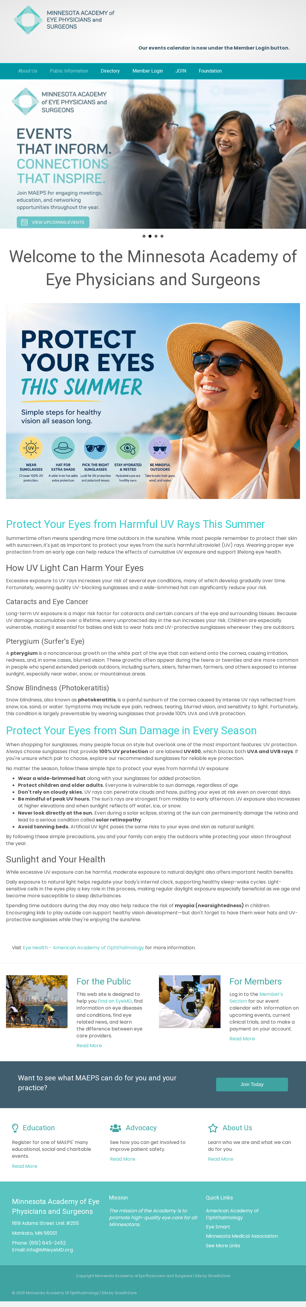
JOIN (180, 71)
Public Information (69, 71)
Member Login (147, 71)
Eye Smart (218, 1226)
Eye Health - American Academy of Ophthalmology (83, 947)
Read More (89, 1045)
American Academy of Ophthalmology (232, 1214)
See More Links (223, 1245)
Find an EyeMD (115, 1001)
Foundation (210, 71)
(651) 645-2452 (47, 1243)
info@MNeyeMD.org (50, 1249)
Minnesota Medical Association (242, 1236)
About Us (27, 71)
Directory (110, 71)
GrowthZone (125, 1292)
